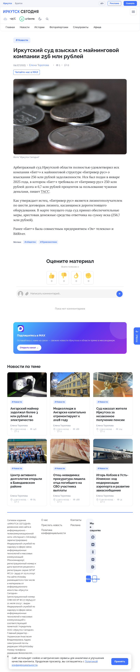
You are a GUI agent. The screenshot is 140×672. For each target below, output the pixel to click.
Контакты (76, 520)
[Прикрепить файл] (27, 293)
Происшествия (49, 242)
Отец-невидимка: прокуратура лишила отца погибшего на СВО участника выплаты (69, 482)
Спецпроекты (80, 27)
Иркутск (7, 3)
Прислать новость (51, 525)
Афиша (97, 27)
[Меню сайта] (133, 11)
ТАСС (45, 191)
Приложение (88, 578)
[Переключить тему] (40, 19)
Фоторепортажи (59, 27)
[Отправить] (119, 294)
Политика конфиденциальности (53, 532)
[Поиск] (47, 19)
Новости (24, 27)
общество (31, 242)
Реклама (75, 525)
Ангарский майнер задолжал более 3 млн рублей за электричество (24, 414)
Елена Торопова (39, 65)
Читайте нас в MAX (26, 72)
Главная (10, 27)
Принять (119, 661)
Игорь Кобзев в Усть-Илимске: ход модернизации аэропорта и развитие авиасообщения (113, 482)
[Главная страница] (20, 11)
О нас (44, 520)
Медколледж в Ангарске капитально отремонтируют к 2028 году (69, 414)
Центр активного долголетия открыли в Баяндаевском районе (26, 480)
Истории (39, 27)
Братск (19, 3)
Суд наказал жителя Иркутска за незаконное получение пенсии (111, 414)
